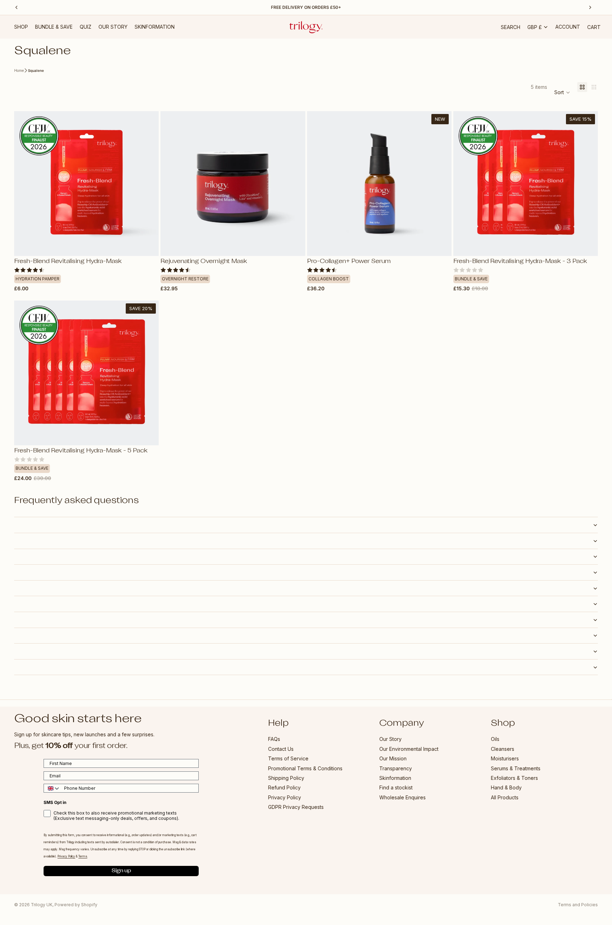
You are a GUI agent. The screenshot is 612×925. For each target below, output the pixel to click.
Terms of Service (288, 759)
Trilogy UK (41, 904)
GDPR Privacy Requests (296, 807)
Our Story (390, 739)
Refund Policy (284, 788)
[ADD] (147, 245)
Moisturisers (505, 759)
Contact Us (281, 749)
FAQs (274, 739)
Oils (495, 739)
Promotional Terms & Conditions (305, 768)
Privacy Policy (284, 797)
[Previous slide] (24, 183)
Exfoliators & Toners (514, 778)
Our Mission (393, 759)
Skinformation (395, 778)
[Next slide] (148, 183)
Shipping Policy (286, 778)
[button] (562, 92)
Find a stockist (396, 788)
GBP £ (534, 27)
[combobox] (52, 788)
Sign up (121, 871)
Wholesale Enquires (402, 797)
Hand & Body (506, 788)
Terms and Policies (578, 904)
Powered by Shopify (76, 904)
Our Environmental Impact (408, 749)
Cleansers (502, 749)
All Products (504, 797)
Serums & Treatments (515, 768)
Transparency (395, 768)
